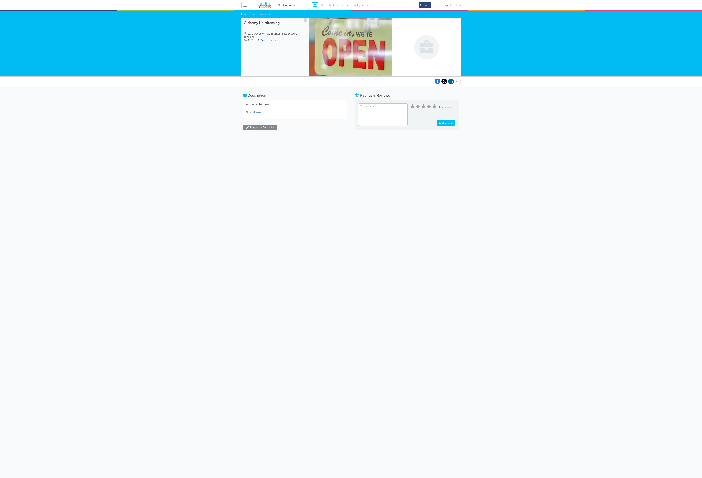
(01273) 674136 (258, 40)
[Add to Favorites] (305, 20)
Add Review (446, 123)
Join (458, 5)
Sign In (448, 5)
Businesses (263, 14)
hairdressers (256, 112)
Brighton (286, 5)
